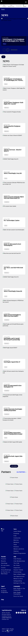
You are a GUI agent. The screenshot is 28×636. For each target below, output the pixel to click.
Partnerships (17, 572)
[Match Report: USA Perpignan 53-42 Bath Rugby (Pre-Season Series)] (14, 32)
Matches (16, 540)
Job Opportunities (19, 576)
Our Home (17, 565)
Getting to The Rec (19, 583)
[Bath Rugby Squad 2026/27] (14, 358)
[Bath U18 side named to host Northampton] (14, 240)
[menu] (26, 2)
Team (15, 544)
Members (16, 542)
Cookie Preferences (6, 617)
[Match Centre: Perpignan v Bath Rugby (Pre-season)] (14, 98)
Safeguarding (18, 580)
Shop (2, 599)
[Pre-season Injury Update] (14, 216)
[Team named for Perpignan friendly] (14, 122)
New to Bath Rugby (19, 574)
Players (3, 588)
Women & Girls (18, 578)
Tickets (3, 567)
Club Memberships (19, 561)
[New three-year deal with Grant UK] (14, 264)
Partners (16, 546)
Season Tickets (18, 569)
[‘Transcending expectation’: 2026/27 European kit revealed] (14, 429)
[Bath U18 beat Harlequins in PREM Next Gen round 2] (14, 311)
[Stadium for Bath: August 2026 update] (14, 452)
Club (15, 535)
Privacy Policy (6, 614)
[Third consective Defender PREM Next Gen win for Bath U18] (14, 193)
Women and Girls (19, 549)
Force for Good (18, 596)
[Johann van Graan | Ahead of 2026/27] (14, 146)
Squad (2, 586)
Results (3, 561)
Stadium (16, 551)
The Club (16, 563)
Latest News (17, 531)
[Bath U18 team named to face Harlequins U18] (14, 381)
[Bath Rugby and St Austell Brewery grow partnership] (14, 334)
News (3, 9)
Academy (16, 533)
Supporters (17, 567)
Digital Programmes (20, 553)
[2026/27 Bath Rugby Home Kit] (14, 287)
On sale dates (5, 565)
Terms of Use (6, 612)
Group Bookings (6, 569)
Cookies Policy (6, 616)
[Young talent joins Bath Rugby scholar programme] (14, 405)
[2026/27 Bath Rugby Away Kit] (14, 169)
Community (17, 538)
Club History (17, 558)
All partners (21, 472)
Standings (4, 563)
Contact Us (5, 619)
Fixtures (3, 558)
